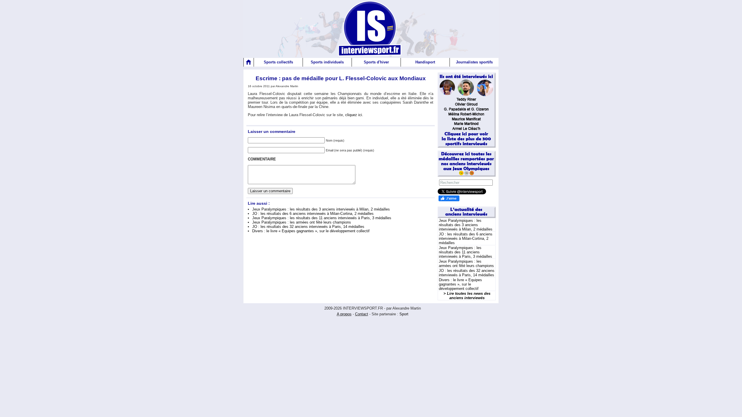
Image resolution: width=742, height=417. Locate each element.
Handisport (425, 62)
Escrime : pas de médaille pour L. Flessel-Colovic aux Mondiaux (341, 78)
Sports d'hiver (376, 62)
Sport (403, 314)
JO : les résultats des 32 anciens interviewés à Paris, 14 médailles (308, 226)
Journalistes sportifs (474, 62)
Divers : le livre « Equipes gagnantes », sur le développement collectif (311, 231)
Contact (361, 314)
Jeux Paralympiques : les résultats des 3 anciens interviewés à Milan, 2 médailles (321, 209)
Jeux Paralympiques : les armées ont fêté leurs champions (301, 222)
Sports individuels (327, 62)
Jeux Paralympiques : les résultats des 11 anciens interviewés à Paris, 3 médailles (321, 218)
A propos (344, 314)
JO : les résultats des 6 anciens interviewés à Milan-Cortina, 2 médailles (313, 213)
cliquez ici (353, 115)
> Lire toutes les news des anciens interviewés (466, 295)
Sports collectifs (278, 62)
